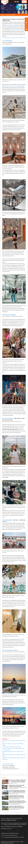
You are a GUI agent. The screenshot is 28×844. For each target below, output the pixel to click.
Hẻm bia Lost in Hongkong (9, 314)
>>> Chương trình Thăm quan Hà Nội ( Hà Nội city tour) (13, 37)
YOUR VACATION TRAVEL (7, 764)
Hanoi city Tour (17, 29)
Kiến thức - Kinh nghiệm (10, 14)
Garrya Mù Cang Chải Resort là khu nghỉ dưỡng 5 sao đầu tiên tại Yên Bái (17, 801)
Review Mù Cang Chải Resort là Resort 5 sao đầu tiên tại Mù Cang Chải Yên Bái (16, 807)
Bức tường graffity (7, 520)
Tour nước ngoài (5, 837)
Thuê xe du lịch (13, 835)
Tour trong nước (5, 835)
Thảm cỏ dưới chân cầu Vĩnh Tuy (10, 650)
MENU (24, 1)
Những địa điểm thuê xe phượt (17, 837)
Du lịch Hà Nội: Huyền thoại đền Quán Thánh (11, 746)
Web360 (11, 842)
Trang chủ (3, 14)
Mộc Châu (18, 426)
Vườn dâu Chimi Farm (8, 418)
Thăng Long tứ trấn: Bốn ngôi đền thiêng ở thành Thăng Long (16, 786)
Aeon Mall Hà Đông (7, 40)
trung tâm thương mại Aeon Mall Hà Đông (14, 86)
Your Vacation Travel (11, 25)
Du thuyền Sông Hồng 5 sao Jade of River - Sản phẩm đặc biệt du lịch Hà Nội (17, 791)
